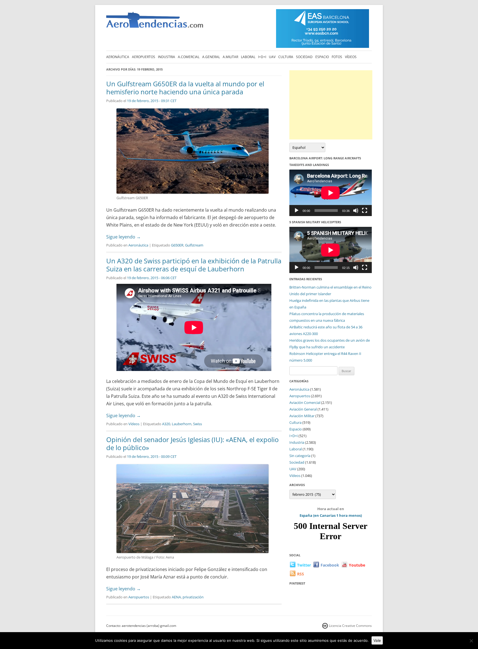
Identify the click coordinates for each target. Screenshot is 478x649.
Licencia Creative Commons (350, 625)
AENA (176, 597)
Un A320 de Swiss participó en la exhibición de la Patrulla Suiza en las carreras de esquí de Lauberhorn (193, 264)
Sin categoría (299, 455)
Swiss (197, 423)
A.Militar (230, 56)
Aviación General (303, 409)
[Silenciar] (355, 210)
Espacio (322, 56)
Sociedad (304, 56)
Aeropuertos (143, 56)
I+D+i (262, 56)
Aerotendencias (154, 22)
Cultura (285, 56)
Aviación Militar (302, 415)
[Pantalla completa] (364, 210)
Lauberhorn (181, 423)
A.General (211, 56)
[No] (471, 640)
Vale (377, 640)
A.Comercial (188, 56)
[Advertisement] (330, 104)
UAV (272, 56)
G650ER (177, 245)
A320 (166, 423)
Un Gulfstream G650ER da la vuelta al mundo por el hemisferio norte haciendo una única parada (185, 87)
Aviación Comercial (304, 402)
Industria (166, 56)
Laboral (248, 56)
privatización (193, 597)
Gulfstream (194, 245)
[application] (330, 193)
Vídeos (351, 56)
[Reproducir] (296, 210)
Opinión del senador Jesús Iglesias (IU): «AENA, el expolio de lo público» (192, 443)
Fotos (337, 56)
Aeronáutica (117, 56)
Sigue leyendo (123, 237)
